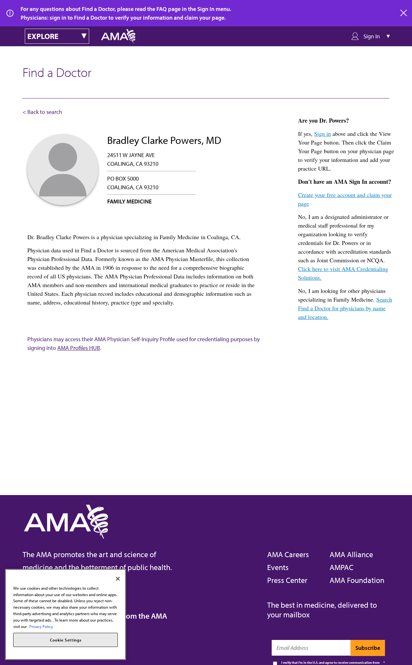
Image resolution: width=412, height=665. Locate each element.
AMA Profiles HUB (78, 347)
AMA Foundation (357, 580)
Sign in (322, 133)
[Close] (118, 579)
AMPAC (341, 567)
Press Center (287, 580)
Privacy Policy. (41, 626)
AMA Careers (288, 554)
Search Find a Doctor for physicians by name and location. (345, 308)
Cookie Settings (65, 639)
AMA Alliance (351, 554)
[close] (403, 13)
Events (278, 567)
